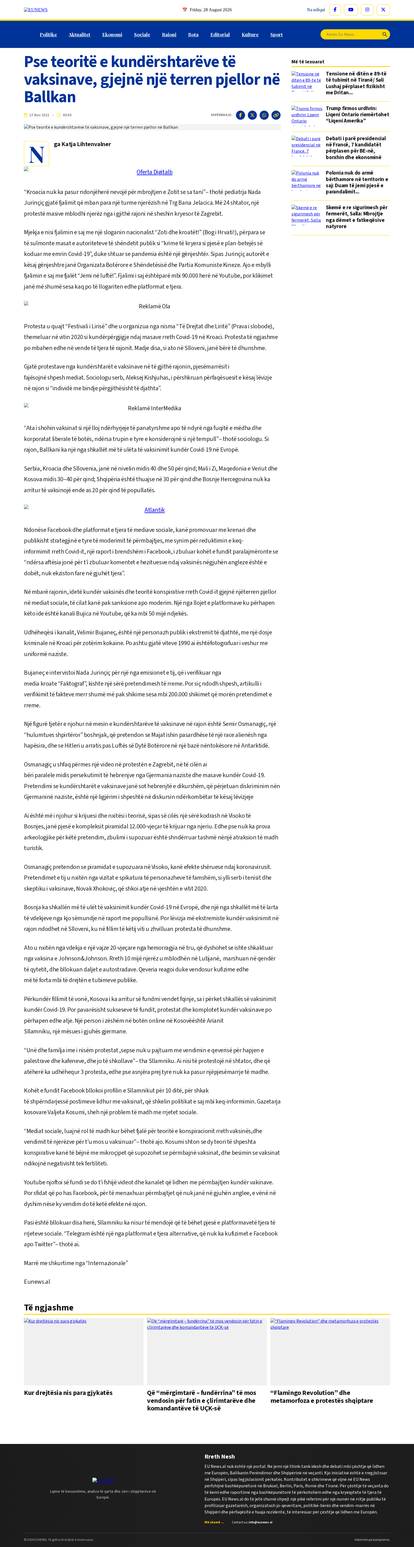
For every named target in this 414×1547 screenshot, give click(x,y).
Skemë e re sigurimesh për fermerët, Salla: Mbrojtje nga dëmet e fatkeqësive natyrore (357, 217)
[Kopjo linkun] (276, 115)
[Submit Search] (385, 34)
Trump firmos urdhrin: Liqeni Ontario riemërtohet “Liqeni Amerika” (357, 115)
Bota (193, 34)
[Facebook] (335, 9)
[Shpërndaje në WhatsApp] (264, 115)
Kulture (250, 34)
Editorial (220, 34)
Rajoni (169, 34)
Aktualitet (79, 34)
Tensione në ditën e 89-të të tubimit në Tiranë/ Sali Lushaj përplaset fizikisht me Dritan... (356, 83)
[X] (383, 9)
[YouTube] (351, 9)
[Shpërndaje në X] (252, 115)
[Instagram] (367, 9)
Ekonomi (112, 34)
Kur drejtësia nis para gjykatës (68, 1393)
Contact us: (252, 1522)
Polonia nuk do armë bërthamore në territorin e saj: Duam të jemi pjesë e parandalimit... (357, 182)
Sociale (142, 34)
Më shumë (214, 1522)
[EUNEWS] (103, 1481)
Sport (276, 34)
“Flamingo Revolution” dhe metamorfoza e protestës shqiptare (321, 1396)
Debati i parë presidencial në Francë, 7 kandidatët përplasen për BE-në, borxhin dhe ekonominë (356, 148)
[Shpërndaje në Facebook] (240, 115)
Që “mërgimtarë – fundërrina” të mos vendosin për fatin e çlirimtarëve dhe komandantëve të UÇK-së (201, 1400)
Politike (48, 34)
